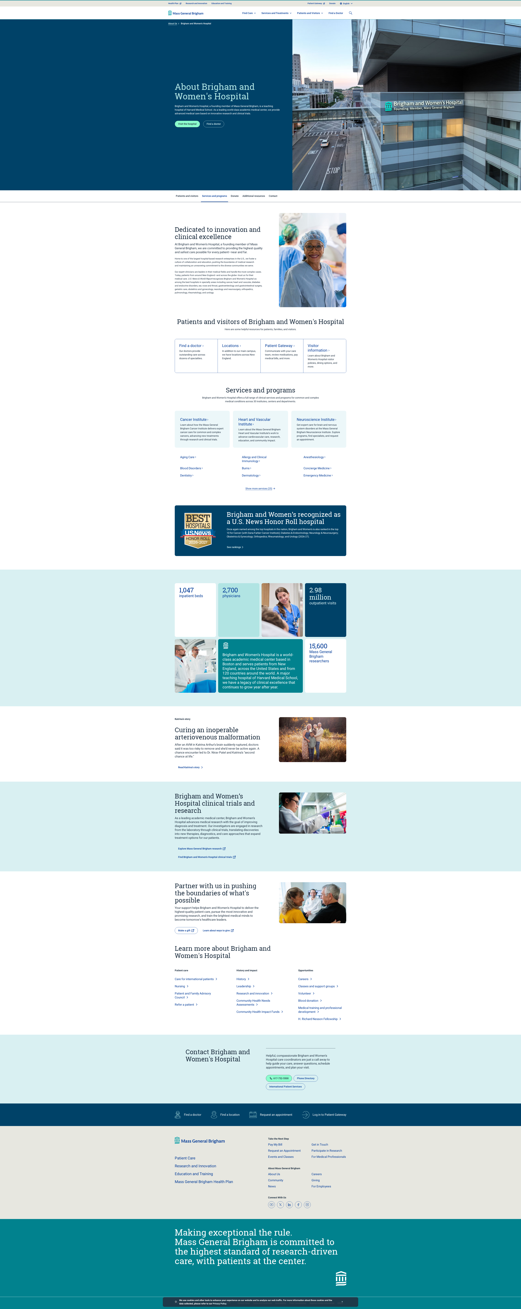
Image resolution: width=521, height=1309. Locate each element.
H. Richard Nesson (318, 1019)
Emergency (317, 475)
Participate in (327, 1150)
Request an (284, 1150)
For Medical (329, 1156)
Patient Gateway (315, 3)
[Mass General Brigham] (185, 12)
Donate (332, 3)
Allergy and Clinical (254, 459)
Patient (185, 1158)
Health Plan (173, 3)
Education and (194, 1174)
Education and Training (222, 3)
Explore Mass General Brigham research (200, 848)
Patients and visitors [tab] (187, 196)
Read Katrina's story (189, 767)
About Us (172, 23)
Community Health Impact (257, 1011)
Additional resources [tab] (253, 196)
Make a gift (184, 930)
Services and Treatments (274, 13)
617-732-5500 (281, 1078)
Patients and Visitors (308, 13)
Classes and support (316, 986)
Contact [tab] (273, 196)
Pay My (275, 1144)
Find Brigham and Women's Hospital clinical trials (205, 857)
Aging (187, 457)
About (274, 1174)
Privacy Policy (219, 1303)
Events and (281, 1156)
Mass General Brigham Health (204, 1181)
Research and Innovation (196, 3)
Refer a (184, 1004)
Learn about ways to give (216, 930)
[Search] (350, 13)
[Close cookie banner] (342, 1302)
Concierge (317, 468)
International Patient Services (285, 1086)
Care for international (194, 979)
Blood (190, 468)
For (321, 1186)
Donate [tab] (235, 196)
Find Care (247, 13)
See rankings (234, 547)
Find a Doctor (336, 13)
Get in (320, 1144)
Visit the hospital (187, 123)
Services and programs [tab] (214, 196)
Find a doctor (214, 123)
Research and (252, 993)
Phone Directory (305, 1078)
